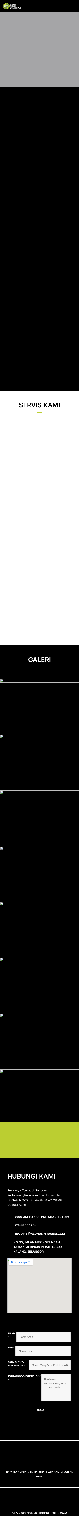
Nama (12, 1335)
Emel (11, 1349)
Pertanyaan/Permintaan (24, 1377)
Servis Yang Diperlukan (16, 1363)
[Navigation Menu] (72, 6)
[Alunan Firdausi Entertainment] (14, 6)
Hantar (39, 1410)
